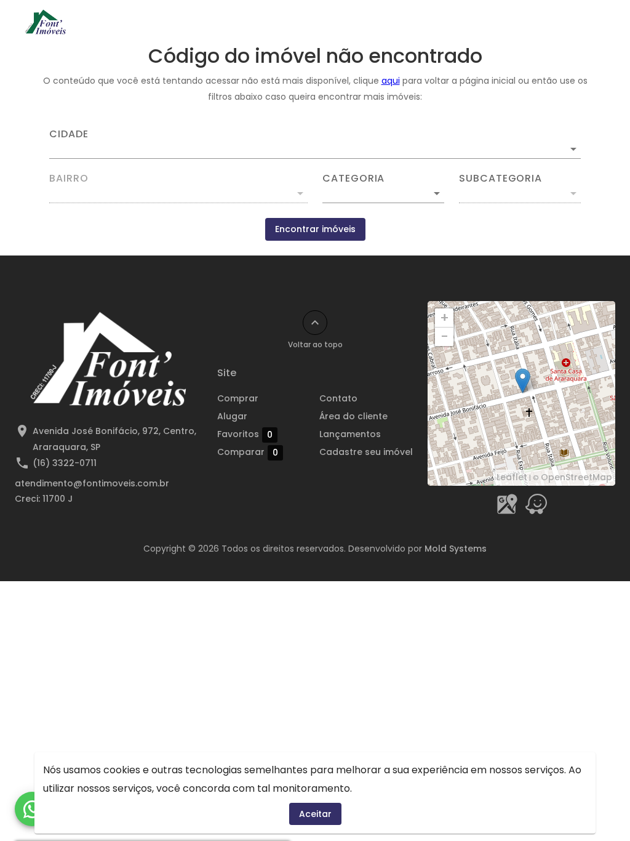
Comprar (237, 398)
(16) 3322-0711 (65, 463)
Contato (338, 398)
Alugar (232, 416)
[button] (383, 193)
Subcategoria (500, 178)
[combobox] (315, 144)
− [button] (445, 337)
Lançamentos (350, 434)
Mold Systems (456, 548)
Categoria (353, 178)
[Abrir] (573, 149)
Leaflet (511, 477)
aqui (390, 80)
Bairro (69, 178)
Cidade (69, 134)
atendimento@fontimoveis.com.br (92, 483)
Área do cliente (353, 416)
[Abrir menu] (589, 22)
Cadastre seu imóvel (366, 452)
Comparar (247, 452)
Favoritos (245, 434)
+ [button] (444, 317)
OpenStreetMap (576, 477)
